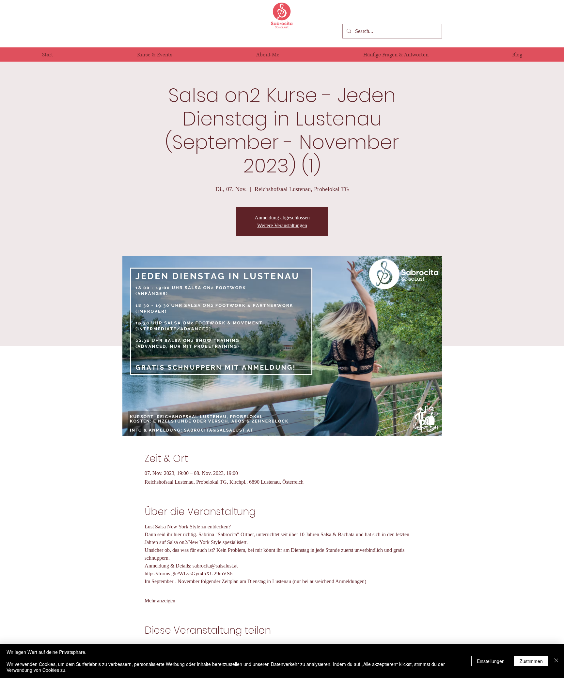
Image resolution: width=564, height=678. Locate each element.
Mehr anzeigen (160, 600)
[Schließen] (556, 661)
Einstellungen (491, 661)
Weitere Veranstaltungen (282, 225)
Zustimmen (531, 661)
